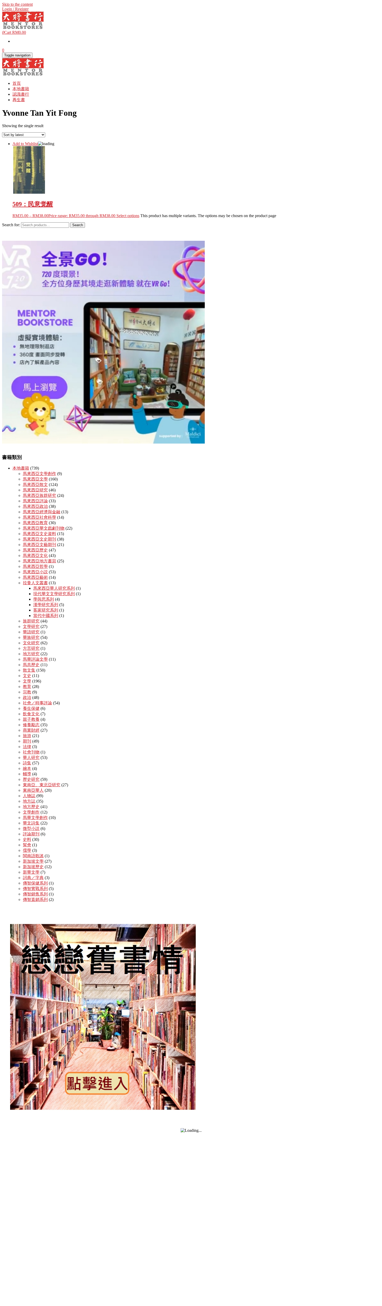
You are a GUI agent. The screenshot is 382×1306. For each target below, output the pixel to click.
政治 (27, 697)
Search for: (11, 225)
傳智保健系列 (35, 883)
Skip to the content (17, 4)
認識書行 (20, 94)
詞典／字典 (33, 877)
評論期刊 (31, 834)
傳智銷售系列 (35, 894)
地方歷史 (31, 806)
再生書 (18, 100)
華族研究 (31, 637)
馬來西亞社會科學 (39, 517)
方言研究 (31, 648)
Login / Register (15, 9)
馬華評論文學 (35, 659)
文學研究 (31, 626)
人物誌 (29, 796)
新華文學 (31, 872)
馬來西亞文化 (35, 555)
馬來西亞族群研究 (39, 495)
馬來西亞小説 (35, 572)
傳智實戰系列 (35, 888)
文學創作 (31, 812)
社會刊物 (31, 752)
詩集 (27, 763)
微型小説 (31, 828)
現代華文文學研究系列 (54, 594)
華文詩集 (31, 823)
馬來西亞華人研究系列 (54, 588)
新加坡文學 (33, 861)
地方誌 (29, 801)
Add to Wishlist (25, 143)
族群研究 (31, 621)
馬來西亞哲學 (35, 566)
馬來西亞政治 (35, 506)
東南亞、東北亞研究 (41, 785)
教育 (27, 686)
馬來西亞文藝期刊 (39, 544)
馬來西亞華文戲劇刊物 (43, 528)
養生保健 (31, 708)
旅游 (27, 735)
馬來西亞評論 (35, 501)
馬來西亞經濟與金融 (41, 512)
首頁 (16, 83)
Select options (127, 215)
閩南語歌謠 (33, 856)
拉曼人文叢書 (35, 583)
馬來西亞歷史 (35, 550)
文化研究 (31, 643)
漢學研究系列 (45, 604)
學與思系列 (43, 599)
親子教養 (31, 719)
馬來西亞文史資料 (39, 533)
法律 (27, 746)
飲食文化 (31, 714)
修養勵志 (31, 725)
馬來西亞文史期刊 (39, 539)
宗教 (27, 692)
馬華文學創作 (35, 817)
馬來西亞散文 (35, 484)
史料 (27, 839)
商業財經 (31, 730)
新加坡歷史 (33, 867)
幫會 (27, 845)
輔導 (27, 774)
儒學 (27, 850)
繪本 (27, 768)
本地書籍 (20, 89)
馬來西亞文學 (35, 479)
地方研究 (31, 654)
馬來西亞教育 (35, 523)
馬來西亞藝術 (35, 577)
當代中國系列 (45, 615)
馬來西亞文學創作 (39, 473)
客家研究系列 (45, 610)
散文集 (29, 670)
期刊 (27, 741)
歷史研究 (31, 779)
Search (77, 225)
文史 (27, 675)
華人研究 (31, 757)
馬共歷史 (31, 664)
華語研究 (31, 632)
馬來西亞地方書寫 (39, 561)
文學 (27, 681)
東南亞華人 (33, 790)
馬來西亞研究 (35, 490)
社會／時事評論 (37, 703)
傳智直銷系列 (35, 899)
